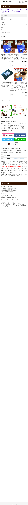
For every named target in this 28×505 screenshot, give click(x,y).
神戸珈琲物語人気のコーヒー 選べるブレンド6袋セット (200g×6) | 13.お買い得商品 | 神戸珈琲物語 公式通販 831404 (7, 57)
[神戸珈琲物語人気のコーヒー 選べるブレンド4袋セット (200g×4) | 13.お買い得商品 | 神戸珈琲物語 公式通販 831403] (20, 46)
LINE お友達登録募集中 (7, 117)
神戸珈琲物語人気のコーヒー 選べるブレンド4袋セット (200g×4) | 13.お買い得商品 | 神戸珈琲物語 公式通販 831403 (20, 57)
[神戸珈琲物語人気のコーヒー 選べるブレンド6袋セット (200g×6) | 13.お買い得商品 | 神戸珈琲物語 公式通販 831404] (7, 46)
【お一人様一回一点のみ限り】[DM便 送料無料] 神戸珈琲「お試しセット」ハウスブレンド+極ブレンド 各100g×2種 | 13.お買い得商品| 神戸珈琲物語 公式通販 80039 (20, 86)
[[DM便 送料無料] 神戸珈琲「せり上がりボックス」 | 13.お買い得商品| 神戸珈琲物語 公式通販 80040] (7, 74)
